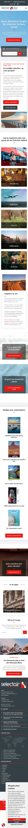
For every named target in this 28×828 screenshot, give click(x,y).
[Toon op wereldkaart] (20, 53)
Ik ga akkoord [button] (16, 819)
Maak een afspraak (14, 40)
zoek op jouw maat (14, 355)
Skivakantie (5, 773)
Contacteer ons (10, 107)
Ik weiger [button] (16, 822)
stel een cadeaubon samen (14, 388)
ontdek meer (12, 750)
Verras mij (4, 778)
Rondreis (4, 767)
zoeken (11, 4)
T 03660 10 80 (5, 699)
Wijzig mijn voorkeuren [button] (17, 824)
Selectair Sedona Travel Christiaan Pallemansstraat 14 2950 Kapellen (8, 693)
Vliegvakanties (6, 776)
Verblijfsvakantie (6, 775)
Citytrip (4, 768)
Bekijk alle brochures (14, 535)
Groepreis (4, 765)
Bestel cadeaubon (11, 102)
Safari (3, 771)
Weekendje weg (6, 780)
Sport (3, 781)
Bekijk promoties (14, 572)
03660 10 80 (6, 1)
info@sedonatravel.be (18, 1)
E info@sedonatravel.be (7, 701)
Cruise (3, 770)
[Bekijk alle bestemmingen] (24, 53)
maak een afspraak (14, 673)
